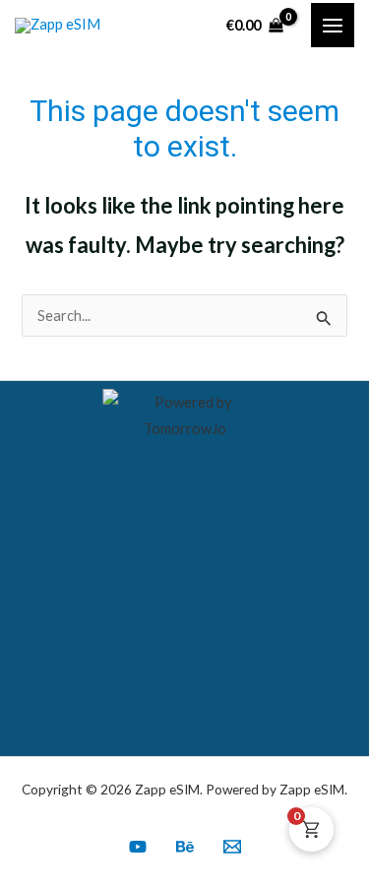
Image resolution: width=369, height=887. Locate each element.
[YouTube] (138, 846)
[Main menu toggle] (332, 24)
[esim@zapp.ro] (232, 846)
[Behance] (185, 846)
